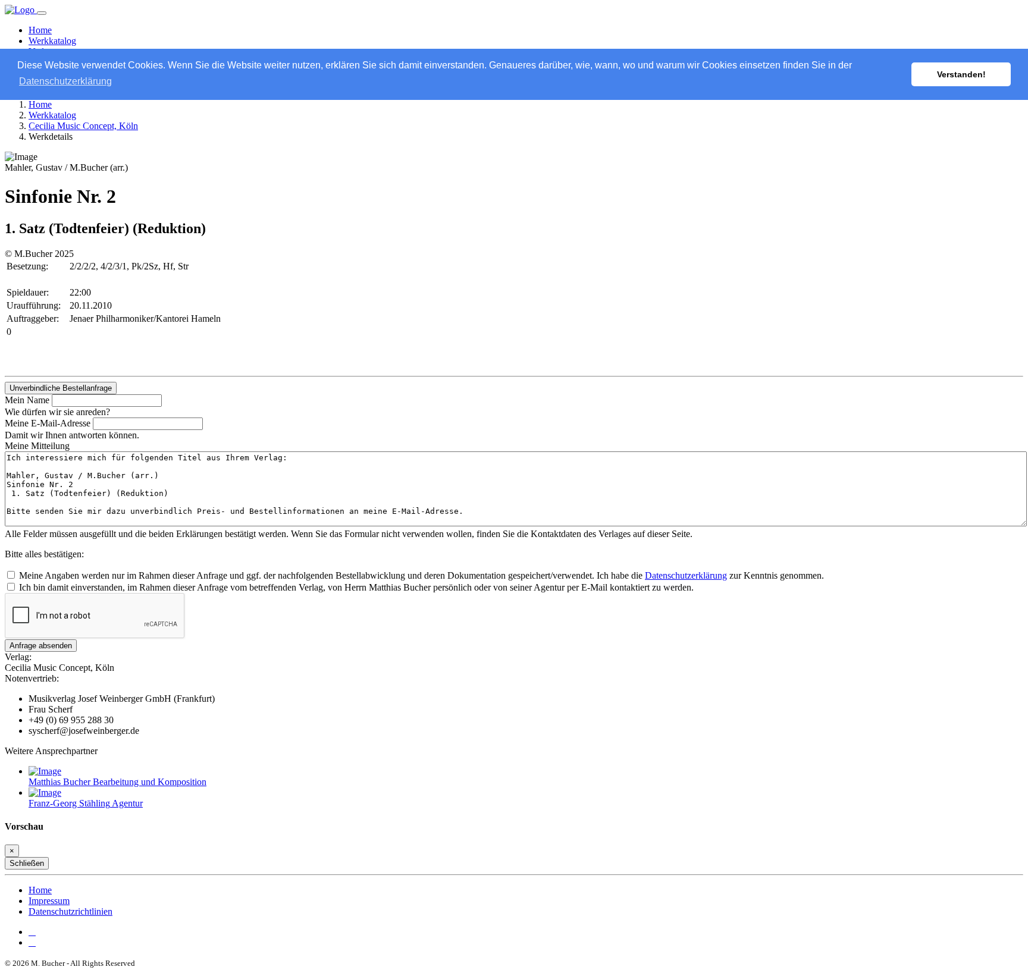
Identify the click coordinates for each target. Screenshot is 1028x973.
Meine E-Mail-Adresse (47, 423)
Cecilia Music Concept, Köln (83, 126)
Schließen (27, 863)
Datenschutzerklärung (686, 575)
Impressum (49, 901)
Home (40, 30)
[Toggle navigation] (41, 13)
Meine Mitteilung (37, 446)
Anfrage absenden (41, 645)
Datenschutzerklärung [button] (65, 81)
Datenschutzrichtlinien (70, 911)
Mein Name (27, 400)
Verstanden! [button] (961, 74)
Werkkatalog (52, 41)
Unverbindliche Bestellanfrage (61, 388)
